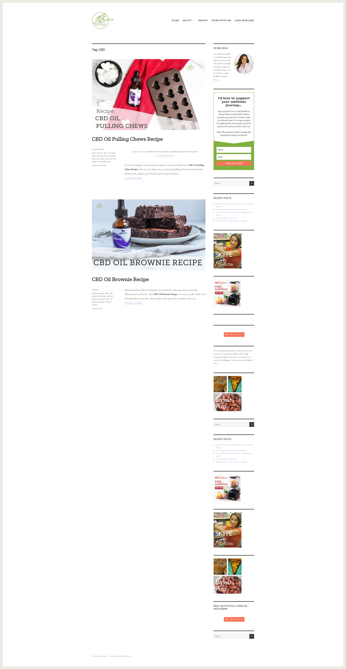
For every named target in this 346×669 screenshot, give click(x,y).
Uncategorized (98, 149)
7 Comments (97, 309)
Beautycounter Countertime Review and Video (231, 209)
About (187, 20)
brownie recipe (98, 293)
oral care (108, 159)
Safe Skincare (244, 20)
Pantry (203, 20)
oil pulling (100, 159)
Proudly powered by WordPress (120, 656)
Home (175, 20)
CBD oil (99, 153)
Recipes (95, 290)
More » (216, 79)
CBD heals (102, 296)
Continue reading (133, 177)
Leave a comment (99, 165)
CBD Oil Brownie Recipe (120, 279)
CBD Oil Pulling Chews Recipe (127, 139)
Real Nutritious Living (99, 656)
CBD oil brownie (98, 299)
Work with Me (221, 20)
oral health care (104, 162)
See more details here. (165, 155)
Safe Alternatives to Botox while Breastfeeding (231, 221)
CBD (94, 153)
